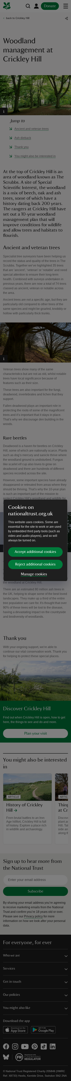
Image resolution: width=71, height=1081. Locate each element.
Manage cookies (34, 574)
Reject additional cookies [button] (35, 564)
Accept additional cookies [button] (35, 552)
